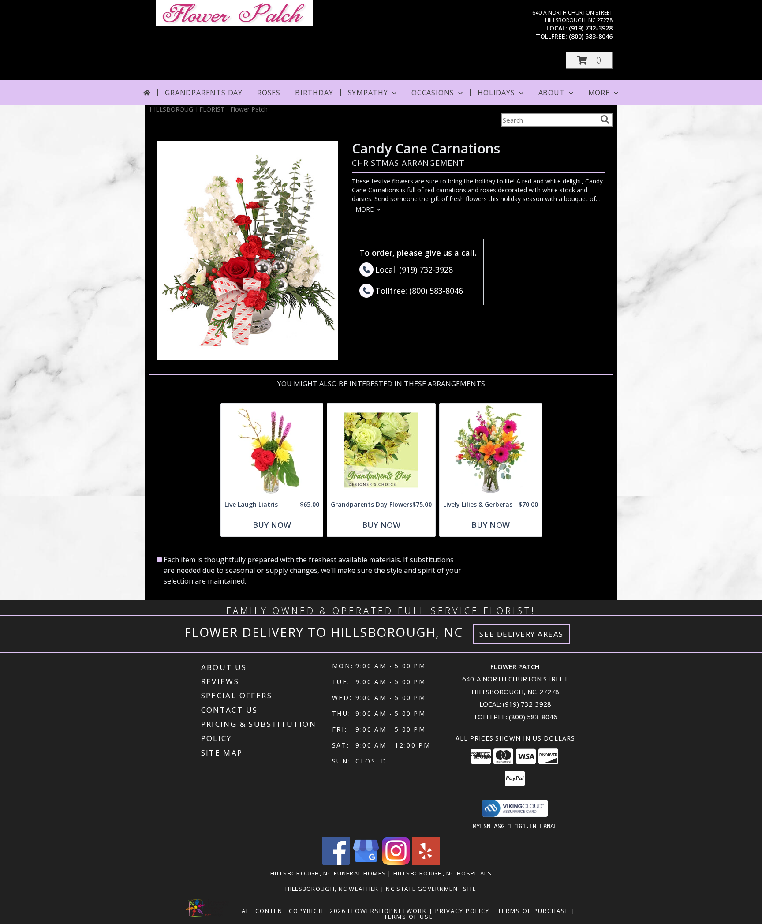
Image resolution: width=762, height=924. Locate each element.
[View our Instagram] (396, 862)
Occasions (432, 92)
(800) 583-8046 (591, 36)
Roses (268, 92)
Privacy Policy (462, 911)
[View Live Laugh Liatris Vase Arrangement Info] (272, 450)
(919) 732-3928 (591, 28)
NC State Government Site (431, 889)
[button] (589, 60)
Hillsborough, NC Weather (331, 889)
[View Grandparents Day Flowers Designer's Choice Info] (381, 450)
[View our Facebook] (336, 862)
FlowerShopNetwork (387, 911)
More (599, 92)
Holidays (496, 92)
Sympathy (368, 92)
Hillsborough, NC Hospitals (442, 873)
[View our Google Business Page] (366, 862)
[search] (605, 119)
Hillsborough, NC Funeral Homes (328, 873)
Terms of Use (408, 916)
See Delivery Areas (521, 634)
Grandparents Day (204, 92)
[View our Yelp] (426, 862)
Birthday (314, 92)
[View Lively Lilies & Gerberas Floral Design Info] (491, 450)
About (551, 92)
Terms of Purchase (533, 911)
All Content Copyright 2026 (294, 911)
